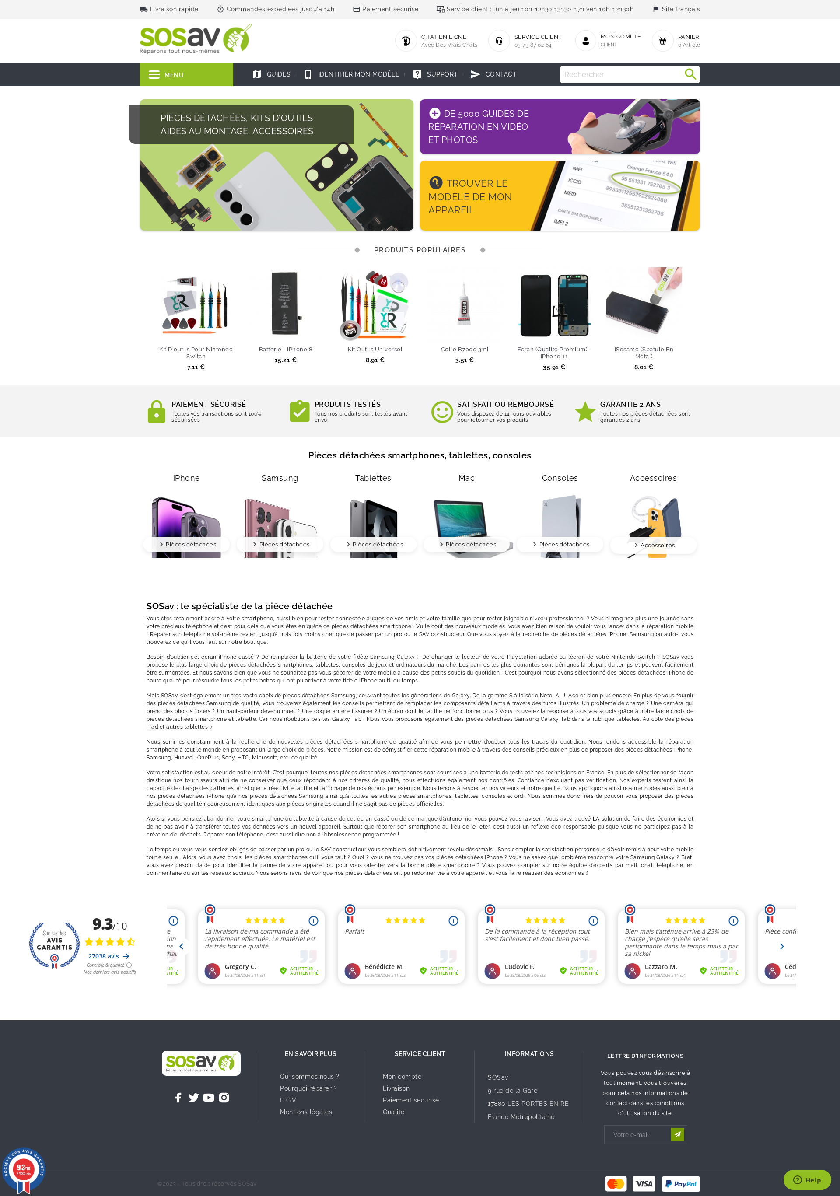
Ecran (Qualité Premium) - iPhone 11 (555, 353)
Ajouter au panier (179, 332)
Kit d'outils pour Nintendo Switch (196, 353)
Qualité (394, 1112)
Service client (420, 1053)
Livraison (396, 1088)
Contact (493, 74)
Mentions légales (306, 1112)
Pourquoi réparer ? (308, 1088)
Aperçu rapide (212, 332)
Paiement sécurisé (411, 1100)
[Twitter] (193, 1097)
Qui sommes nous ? (310, 1076)
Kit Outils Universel (375, 349)
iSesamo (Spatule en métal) (644, 353)
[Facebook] (178, 1097)
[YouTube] (208, 1097)
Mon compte (402, 1076)
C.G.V (288, 1100)
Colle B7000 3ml (465, 349)
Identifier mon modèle (351, 74)
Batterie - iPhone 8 (286, 349)
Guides (271, 74)
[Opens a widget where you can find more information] (807, 1181)
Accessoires (657, 545)
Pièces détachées (191, 544)
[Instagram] (224, 1097)
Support (435, 74)
